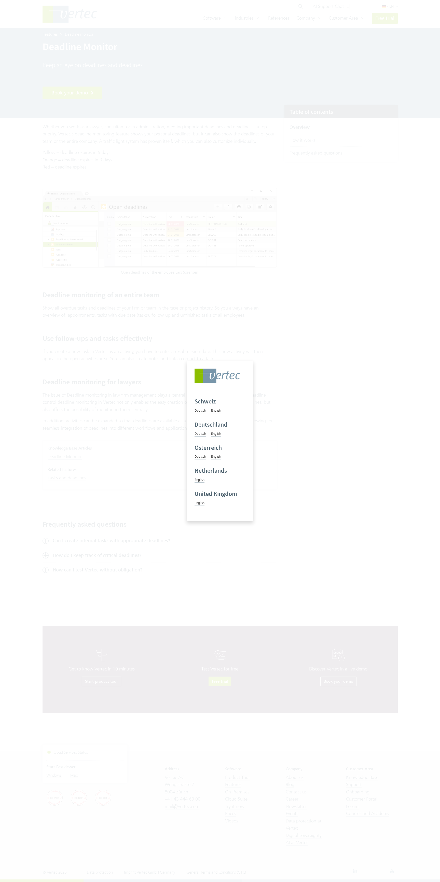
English (216, 410)
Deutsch (200, 410)
